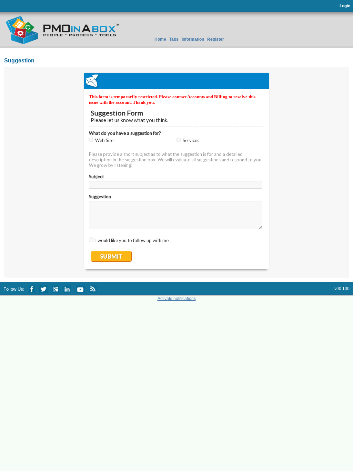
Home (160, 39)
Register (215, 39)
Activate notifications (177, 298)
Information (193, 39)
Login (345, 5)
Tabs (174, 39)
